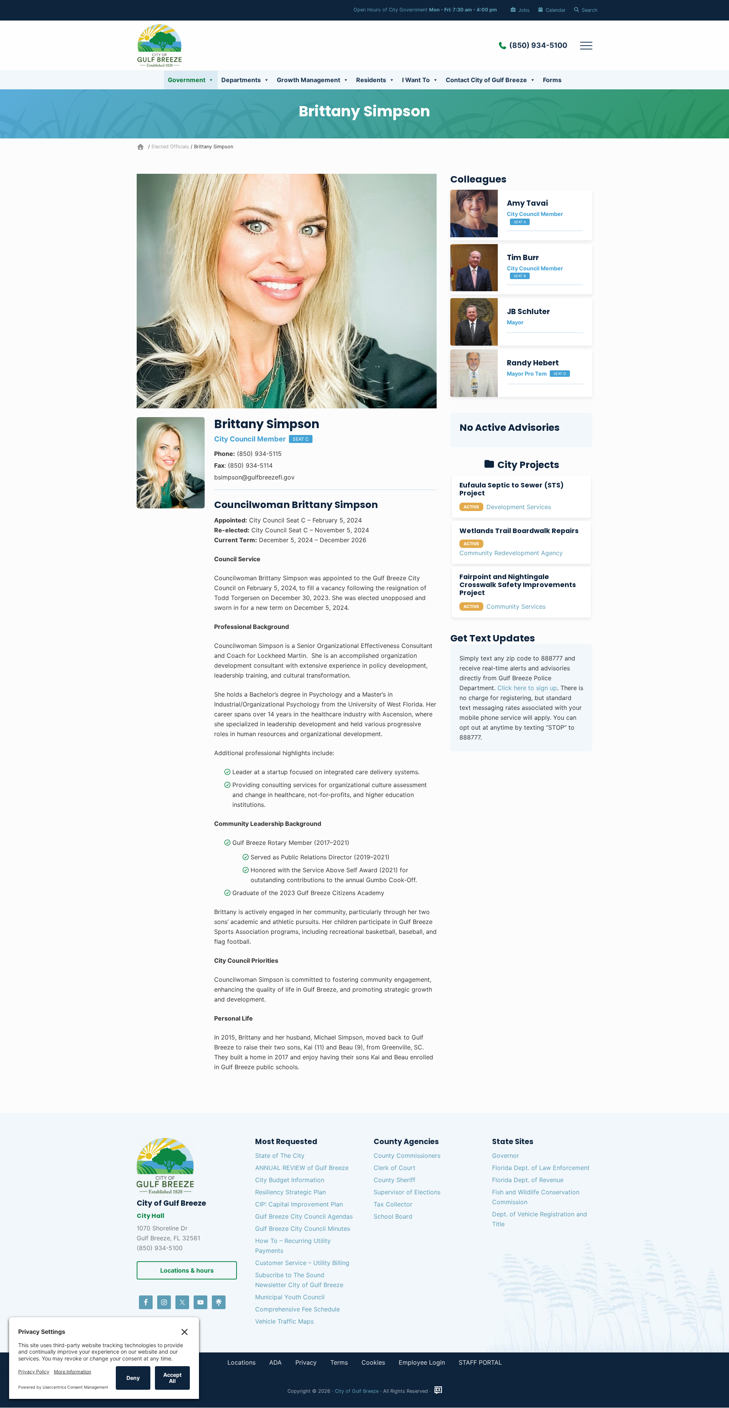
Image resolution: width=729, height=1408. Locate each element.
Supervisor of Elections (407, 1192)
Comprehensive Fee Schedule (297, 1309)
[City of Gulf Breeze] (142, 146)
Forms (552, 80)
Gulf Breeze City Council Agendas (304, 1216)
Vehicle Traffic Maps (284, 1321)
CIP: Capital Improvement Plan (299, 1204)
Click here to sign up (527, 688)
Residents (371, 80)
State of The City (280, 1155)
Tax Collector (393, 1204)
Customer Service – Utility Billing (302, 1263)
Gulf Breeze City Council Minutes (302, 1228)
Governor (505, 1155)
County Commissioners (407, 1155)
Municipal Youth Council (290, 1297)
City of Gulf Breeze (357, 1391)
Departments (241, 80)
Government (186, 80)
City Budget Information (289, 1180)
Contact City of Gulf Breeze (486, 80)
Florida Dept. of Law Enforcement (541, 1167)
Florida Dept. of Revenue (527, 1180)
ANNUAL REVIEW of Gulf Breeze (302, 1167)
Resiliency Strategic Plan (290, 1192)
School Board (393, 1216)
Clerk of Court (394, 1167)
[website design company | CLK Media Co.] (438, 1390)
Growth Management (308, 80)
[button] (586, 45)
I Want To (416, 80)
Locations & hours (187, 1270)
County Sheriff (394, 1180)
